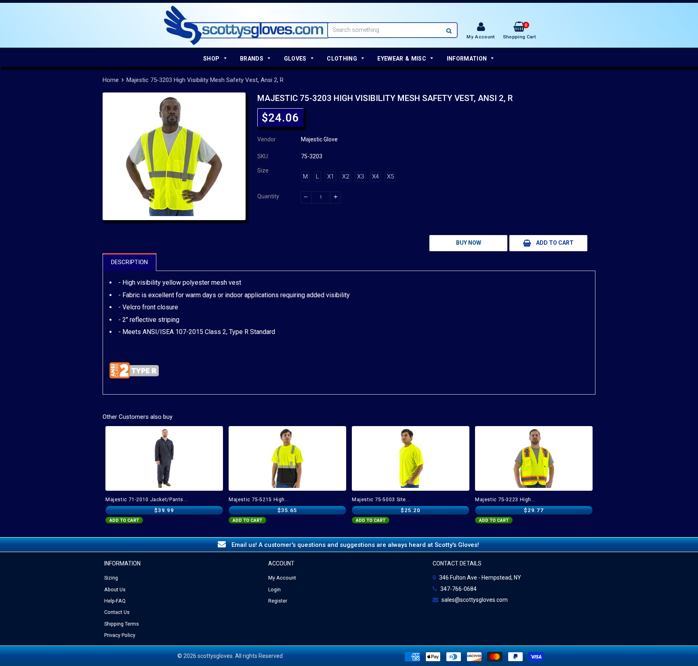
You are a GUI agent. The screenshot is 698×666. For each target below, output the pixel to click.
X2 (345, 176)
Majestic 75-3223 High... (505, 499)
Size (263, 170)
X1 (330, 176)
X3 (360, 176)
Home (111, 80)
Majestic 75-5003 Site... (381, 499)
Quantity (268, 196)
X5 (390, 176)
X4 (375, 176)
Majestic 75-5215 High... (259, 499)
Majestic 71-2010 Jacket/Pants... (146, 499)
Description (129, 262)
